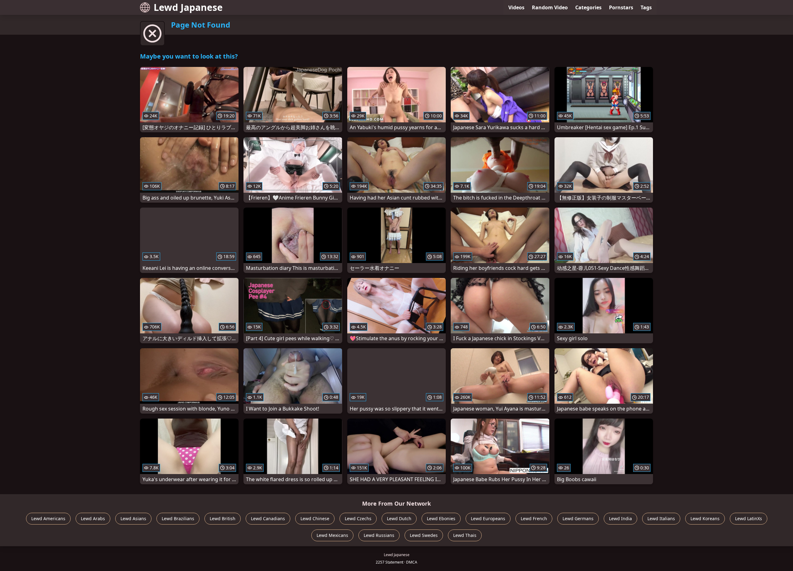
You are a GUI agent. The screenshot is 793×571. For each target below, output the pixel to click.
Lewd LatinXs (748, 518)
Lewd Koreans (705, 518)
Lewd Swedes (424, 535)
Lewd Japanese (188, 7)
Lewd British (222, 518)
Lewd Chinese (314, 518)
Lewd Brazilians (178, 518)
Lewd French (534, 518)
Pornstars (621, 7)
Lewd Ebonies (441, 518)
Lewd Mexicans (332, 535)
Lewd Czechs (358, 518)
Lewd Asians (133, 518)
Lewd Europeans (488, 518)
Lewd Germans (578, 518)
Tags (646, 7)
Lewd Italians (661, 518)
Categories (588, 7)
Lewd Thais (464, 535)
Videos (516, 7)
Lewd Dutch (399, 518)
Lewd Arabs (93, 518)
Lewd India (620, 518)
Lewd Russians (379, 535)
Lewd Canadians (268, 518)
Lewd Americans (48, 518)
